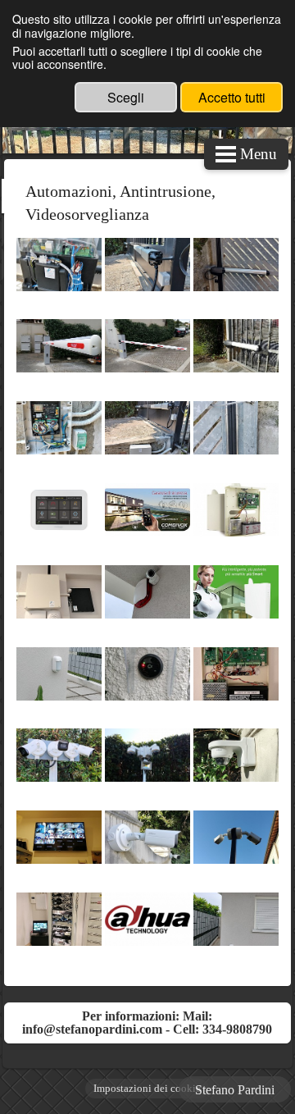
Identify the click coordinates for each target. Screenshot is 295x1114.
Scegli (125, 97)
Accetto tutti (232, 97)
